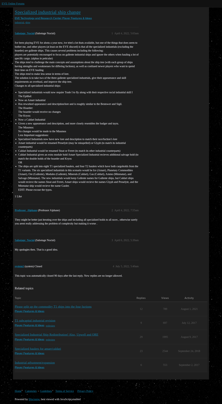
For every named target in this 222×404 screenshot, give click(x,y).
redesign (50, 325)
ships (27, 22)
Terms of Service (64, 391)
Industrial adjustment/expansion (35, 362)
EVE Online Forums (13, 3)
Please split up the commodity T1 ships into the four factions (53, 306)
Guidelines (46, 391)
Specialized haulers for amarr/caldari (38, 348)
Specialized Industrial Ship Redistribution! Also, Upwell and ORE (56, 334)
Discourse (34, 399)
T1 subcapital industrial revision (35, 320)
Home (18, 391)
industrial (19, 22)
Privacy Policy (85, 391)
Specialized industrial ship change (48, 12)
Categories (31, 391)
